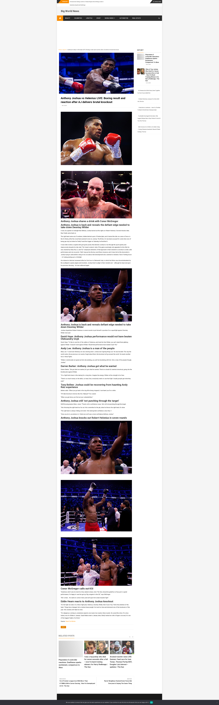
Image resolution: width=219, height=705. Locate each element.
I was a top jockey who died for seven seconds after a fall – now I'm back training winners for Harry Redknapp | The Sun (96, 662)
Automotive (124, 18)
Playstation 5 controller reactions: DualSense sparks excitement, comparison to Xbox (152, 58)
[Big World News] (60, 18)
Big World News (70, 11)
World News (109, 18)
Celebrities (78, 18)
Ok (151, 702)
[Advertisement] (109, 34)
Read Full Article (71, 621)
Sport (98, 18)
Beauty (67, 18)
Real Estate (136, 18)
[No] (217, 702)
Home (60, 49)
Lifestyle (89, 18)
